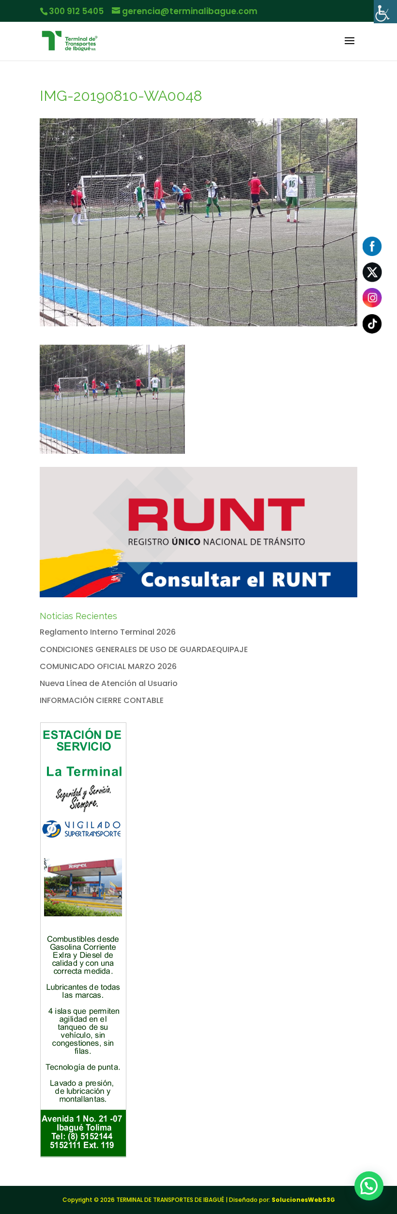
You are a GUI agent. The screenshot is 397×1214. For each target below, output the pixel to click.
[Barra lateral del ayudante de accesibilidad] (385, 11)
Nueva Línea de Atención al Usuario (109, 683)
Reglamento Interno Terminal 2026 (108, 632)
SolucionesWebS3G (303, 1200)
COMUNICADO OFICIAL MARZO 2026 (108, 666)
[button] (368, 1185)
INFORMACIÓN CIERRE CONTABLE (102, 700)
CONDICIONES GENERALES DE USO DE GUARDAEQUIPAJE (144, 649)
